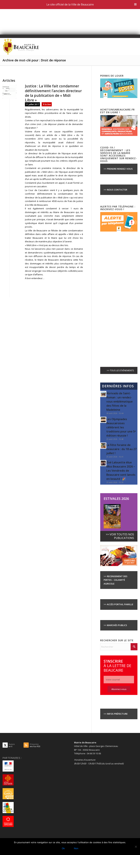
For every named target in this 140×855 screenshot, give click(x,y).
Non (76, 848)
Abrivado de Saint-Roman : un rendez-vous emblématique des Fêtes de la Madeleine (119, 401)
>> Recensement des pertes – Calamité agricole (115, 580)
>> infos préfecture (116, 713)
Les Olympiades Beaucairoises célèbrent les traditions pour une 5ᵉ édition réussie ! (121, 427)
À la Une (47, 104)
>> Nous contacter (115, 189)
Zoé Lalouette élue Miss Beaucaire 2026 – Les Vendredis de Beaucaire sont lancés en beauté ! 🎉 (120, 471)
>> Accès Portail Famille (118, 604)
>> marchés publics (115, 625)
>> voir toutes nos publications (120, 536)
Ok (63, 848)
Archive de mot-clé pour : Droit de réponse (34, 60)
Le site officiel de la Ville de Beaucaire (70, 4)
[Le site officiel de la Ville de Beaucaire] (21, 46)
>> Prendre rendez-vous (118, 168)
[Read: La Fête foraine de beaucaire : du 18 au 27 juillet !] (103, 446)
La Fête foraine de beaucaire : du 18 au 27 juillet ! (121, 449)
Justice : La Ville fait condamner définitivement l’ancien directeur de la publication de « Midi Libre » (53, 93)
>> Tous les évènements (120, 370)
